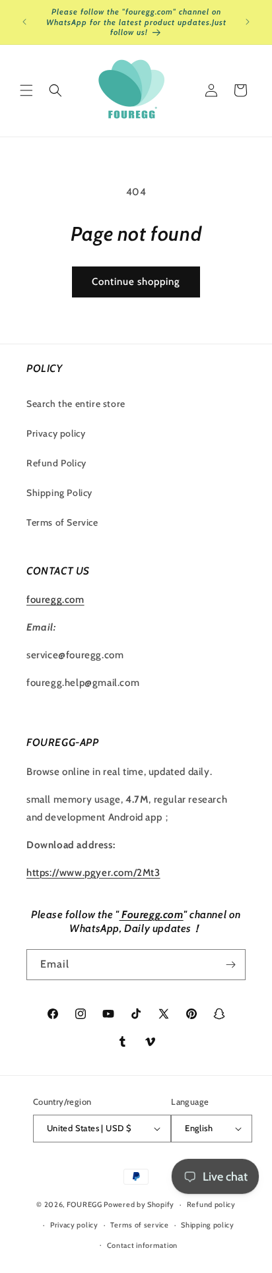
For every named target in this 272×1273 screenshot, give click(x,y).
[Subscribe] (230, 964)
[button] (26, 90)
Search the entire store (75, 404)
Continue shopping (136, 282)
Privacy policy (55, 433)
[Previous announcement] (24, 21)
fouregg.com (55, 599)
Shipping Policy (59, 493)
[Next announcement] (247, 21)
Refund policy (211, 1204)
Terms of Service (62, 522)
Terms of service (139, 1224)
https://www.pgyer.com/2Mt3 (93, 873)
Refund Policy (56, 463)
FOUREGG (84, 1204)
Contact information (142, 1245)
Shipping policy (207, 1224)
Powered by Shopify (139, 1204)
